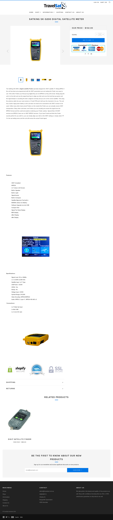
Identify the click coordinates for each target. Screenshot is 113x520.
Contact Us (69, 12)
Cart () (103, 2)
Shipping (59, 12)
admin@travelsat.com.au (46, 491)
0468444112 (43, 494)
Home (31, 12)
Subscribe (77, 470)
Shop (37, 12)
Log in (96, 2)
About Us (80, 12)
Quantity (74, 34)
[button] (20, 79)
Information (48, 12)
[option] (35, 50)
